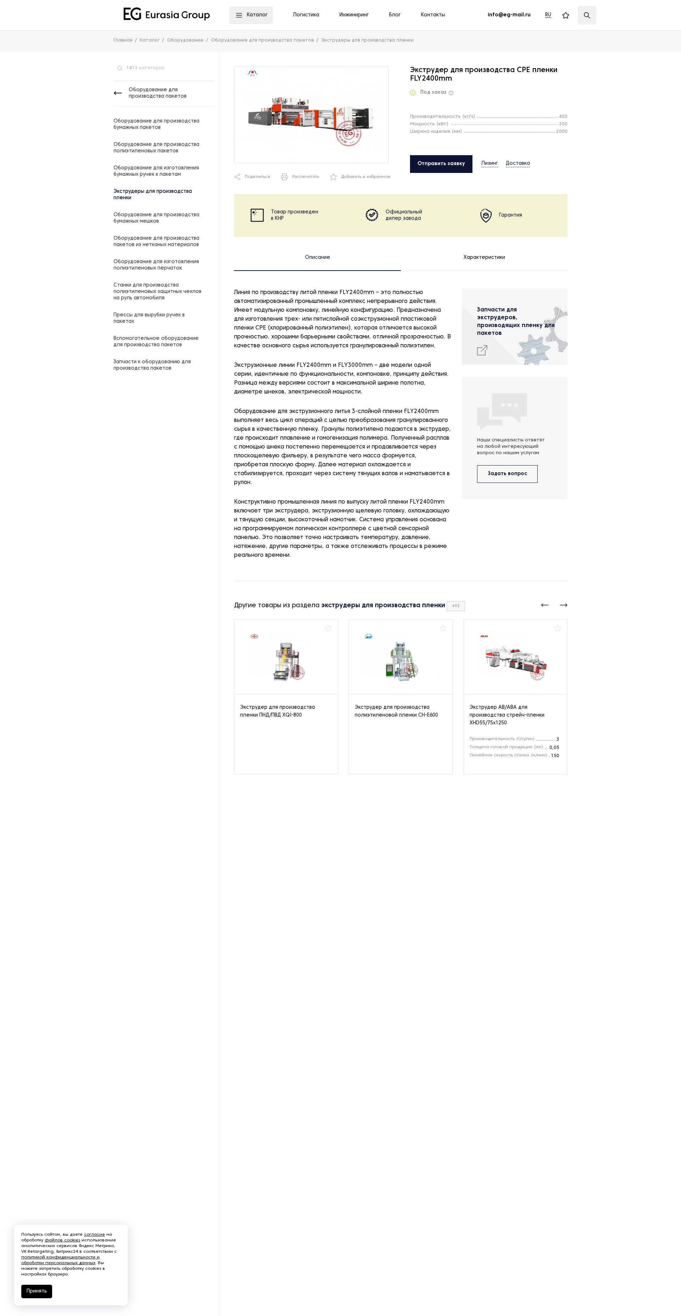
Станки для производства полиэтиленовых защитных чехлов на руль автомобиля (157, 291)
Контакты (433, 15)
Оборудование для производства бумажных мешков (156, 218)
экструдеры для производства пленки (383, 606)
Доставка (518, 163)
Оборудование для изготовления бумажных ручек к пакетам (156, 171)
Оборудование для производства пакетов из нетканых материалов (156, 241)
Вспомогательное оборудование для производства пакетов (156, 341)
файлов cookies (62, 1240)
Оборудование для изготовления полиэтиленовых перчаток (156, 265)
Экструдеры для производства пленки (153, 194)
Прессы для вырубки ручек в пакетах (149, 318)
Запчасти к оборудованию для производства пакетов (152, 365)
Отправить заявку (441, 164)
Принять (37, 1291)
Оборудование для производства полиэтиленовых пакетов (156, 147)
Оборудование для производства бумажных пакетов (156, 124)
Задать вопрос (507, 474)
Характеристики (484, 257)
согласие (94, 1235)
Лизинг (489, 163)
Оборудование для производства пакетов (158, 93)
